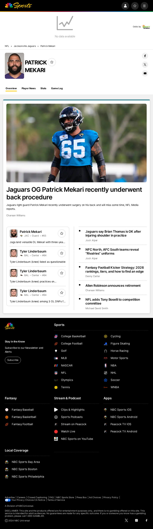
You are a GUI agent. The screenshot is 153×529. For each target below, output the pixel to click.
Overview (11, 88)
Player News (29, 88)
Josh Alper (91, 240)
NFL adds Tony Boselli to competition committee (112, 301)
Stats (43, 88)
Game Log (57, 88)
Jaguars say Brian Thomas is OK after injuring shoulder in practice (113, 233)
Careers (21, 497)
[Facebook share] (145, 56)
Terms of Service (56, 500)
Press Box (81, 497)
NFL (7, 46)
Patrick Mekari (47, 46)
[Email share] (145, 73)
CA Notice (39, 500)
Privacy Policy (110, 497)
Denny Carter (92, 276)
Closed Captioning (37, 497)
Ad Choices (95, 497)
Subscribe (12, 360)
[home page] (18, 6)
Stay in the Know (15, 341)
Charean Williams (15, 215)
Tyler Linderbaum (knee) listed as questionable (37, 261)
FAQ (51, 497)
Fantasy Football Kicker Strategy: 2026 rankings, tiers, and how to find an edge (114, 269)
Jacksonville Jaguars (25, 46)
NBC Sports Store (65, 497)
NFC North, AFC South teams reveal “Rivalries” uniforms (112, 251)
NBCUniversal (25, 506)
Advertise (10, 497)
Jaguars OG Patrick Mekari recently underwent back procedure (74, 193)
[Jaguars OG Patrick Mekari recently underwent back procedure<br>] (76, 143)
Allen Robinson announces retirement (112, 285)
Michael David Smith (96, 308)
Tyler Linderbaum (33, 251)
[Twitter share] (145, 65)
